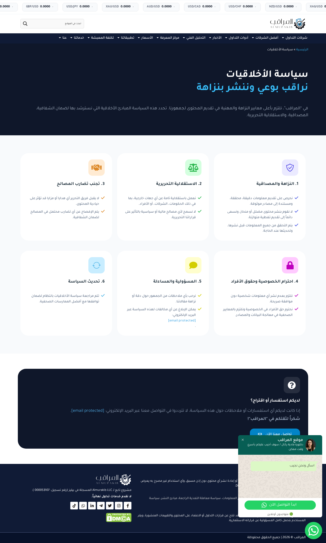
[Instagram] (119, 505)
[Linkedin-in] (92, 505)
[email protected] (182, 320)
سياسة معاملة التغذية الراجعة (200, 498)
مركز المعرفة (169, 38)
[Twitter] (110, 505)
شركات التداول (296, 38)
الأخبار (217, 38)
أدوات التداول (238, 38)
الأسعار (147, 38)
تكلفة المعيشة (102, 38)
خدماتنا (79, 38)
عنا (64, 38)
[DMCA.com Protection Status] (118, 522)
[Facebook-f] (127, 505)
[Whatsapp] (83, 505)
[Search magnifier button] (25, 23)
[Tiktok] (74, 505)
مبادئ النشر (169, 498)
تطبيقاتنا (127, 38)
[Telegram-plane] (101, 505)
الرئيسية (302, 50)
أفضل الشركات (266, 38)
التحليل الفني (196, 38)
